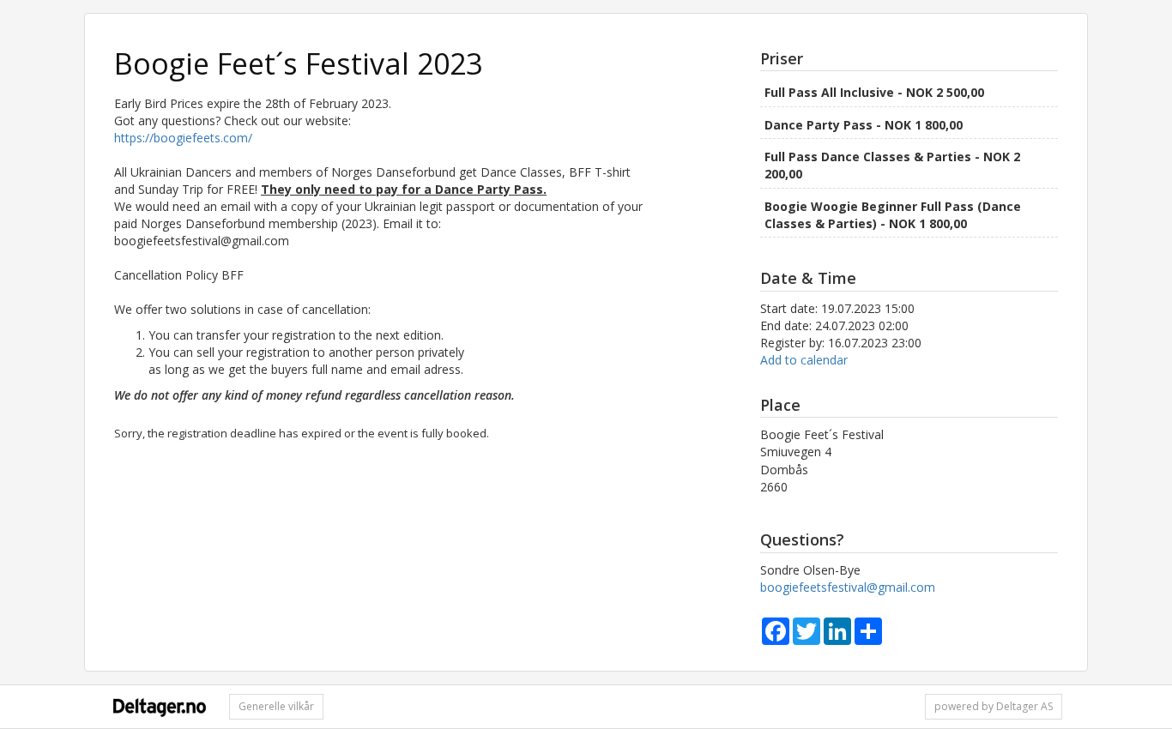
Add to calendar (804, 360)
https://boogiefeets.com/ (183, 138)
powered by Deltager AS (993, 706)
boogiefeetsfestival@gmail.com (847, 587)
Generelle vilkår (276, 706)
